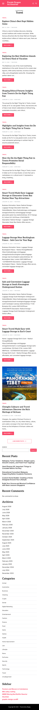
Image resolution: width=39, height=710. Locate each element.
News (4, 653)
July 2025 (5, 546)
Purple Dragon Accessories (14, 3)
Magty (28, 707)
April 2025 (6, 555)
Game (4, 630)
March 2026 (6, 522)
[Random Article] (33, 3)
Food (3, 626)
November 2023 (8, 573)
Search (4, 447)
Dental (4, 602)
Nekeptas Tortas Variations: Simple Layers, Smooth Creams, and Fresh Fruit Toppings (18, 462)
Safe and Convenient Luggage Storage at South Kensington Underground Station (16, 284)
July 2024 (5, 570)
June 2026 (6, 512)
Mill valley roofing (8, 692)
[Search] (36, 3)
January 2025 (7, 564)
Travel (4, 17)
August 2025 (6, 543)
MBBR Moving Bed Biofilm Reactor (14, 694)
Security (4, 661)
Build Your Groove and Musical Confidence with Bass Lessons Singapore (18, 484)
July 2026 (5, 509)
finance (4, 622)
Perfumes (5, 657)
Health (4, 637)
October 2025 (7, 537)
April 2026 (6, 519)
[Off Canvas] (3, 3)
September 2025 (8, 540)
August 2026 (6, 506)
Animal (4, 583)
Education (5, 610)
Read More (7, 45)
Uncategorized (6, 677)
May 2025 (5, 552)
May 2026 (5, 516)
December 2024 (8, 567)
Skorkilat (5, 697)
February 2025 (7, 561)
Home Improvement (8, 641)
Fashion (4, 618)
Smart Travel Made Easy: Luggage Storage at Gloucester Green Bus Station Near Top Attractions (17, 195)
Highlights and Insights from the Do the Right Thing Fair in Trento (19, 127)
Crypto (4, 598)
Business (5, 591)
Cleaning (5, 595)
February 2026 (7, 525)
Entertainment (6, 614)
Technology (5, 669)
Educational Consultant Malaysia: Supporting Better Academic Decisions (17, 473)
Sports (4, 665)
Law (3, 645)
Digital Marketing (7, 606)
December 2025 (8, 531)
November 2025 (8, 534)
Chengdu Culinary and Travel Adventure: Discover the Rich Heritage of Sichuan (16, 409)
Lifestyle (4, 649)
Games (4, 634)
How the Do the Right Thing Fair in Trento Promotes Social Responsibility (18, 161)
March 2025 (6, 558)
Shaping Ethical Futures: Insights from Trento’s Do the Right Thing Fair (17, 93)
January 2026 (7, 528)
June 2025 (6, 549)
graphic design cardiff (10, 699)
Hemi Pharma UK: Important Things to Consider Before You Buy (16, 467)
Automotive (5, 587)
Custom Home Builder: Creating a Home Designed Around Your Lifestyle (17, 479)
